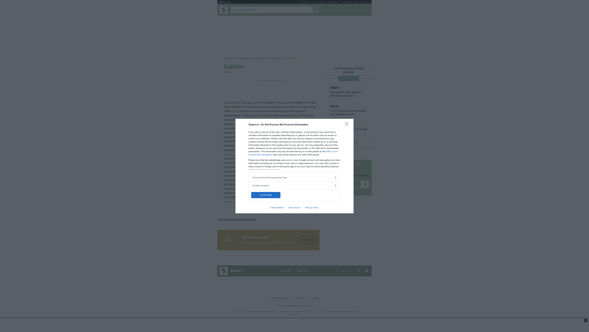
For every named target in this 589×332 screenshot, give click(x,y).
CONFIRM (266, 195)
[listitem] (294, 177)
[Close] (347, 125)
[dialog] (294, 166)
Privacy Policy (312, 207)
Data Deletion (277, 207)
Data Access (294, 207)
